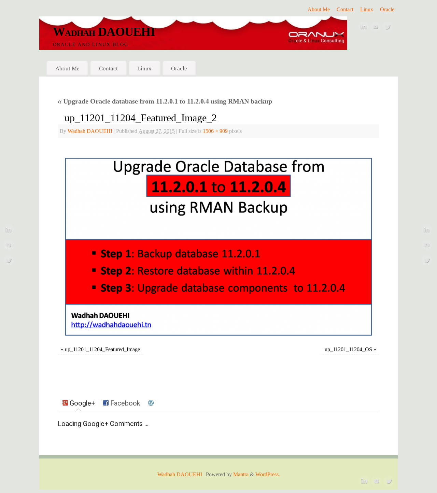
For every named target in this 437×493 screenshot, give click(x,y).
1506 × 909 (215, 131)
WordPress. (267, 474)
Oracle (387, 9)
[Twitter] (387, 28)
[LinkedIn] (363, 28)
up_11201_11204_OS (348, 349)
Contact (345, 9)
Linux (366, 9)
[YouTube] (375, 28)
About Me (319, 9)
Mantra (241, 474)
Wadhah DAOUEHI (104, 32)
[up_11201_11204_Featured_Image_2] (218, 243)
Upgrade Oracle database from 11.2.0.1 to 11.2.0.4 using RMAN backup (165, 101)
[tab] (78, 404)
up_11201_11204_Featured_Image (102, 349)
